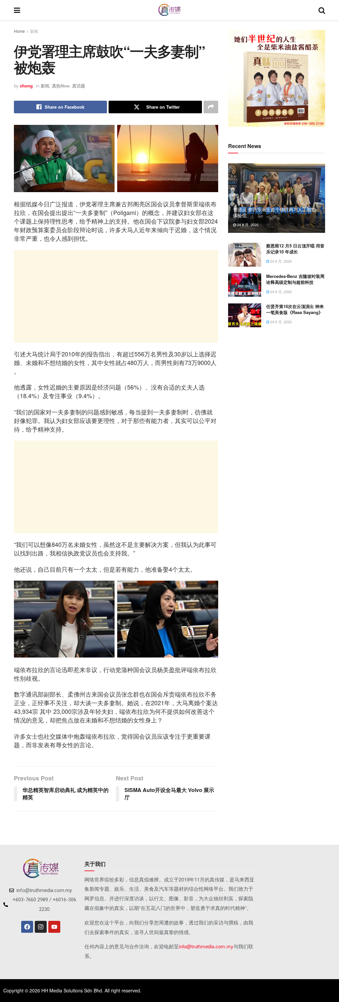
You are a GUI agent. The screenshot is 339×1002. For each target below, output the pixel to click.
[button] (238, 78)
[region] (276, 78)
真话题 (78, 85)
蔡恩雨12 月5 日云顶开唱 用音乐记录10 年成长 (295, 248)
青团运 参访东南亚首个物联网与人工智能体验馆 (274, 212)
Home (19, 31)
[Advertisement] (116, 296)
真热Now (61, 85)
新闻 (34, 31)
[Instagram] (41, 927)
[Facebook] (27, 927)
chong (26, 85)
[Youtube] (54, 927)
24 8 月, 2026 (247, 224)
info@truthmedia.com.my (206, 946)
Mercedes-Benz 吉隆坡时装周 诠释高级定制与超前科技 (295, 279)
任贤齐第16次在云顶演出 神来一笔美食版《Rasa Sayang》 (295, 309)
